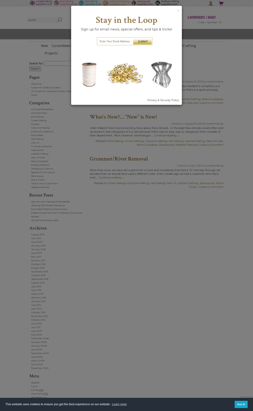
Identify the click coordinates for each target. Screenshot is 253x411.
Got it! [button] (241, 404)
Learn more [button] (119, 404)
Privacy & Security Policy (163, 100)
